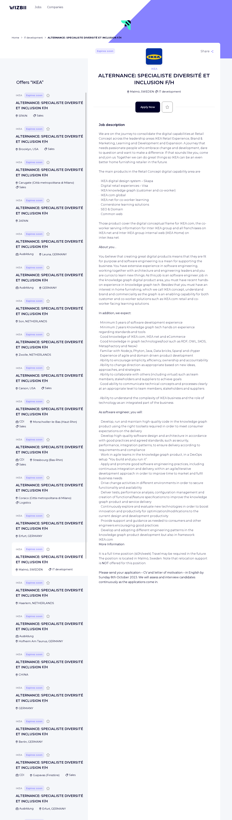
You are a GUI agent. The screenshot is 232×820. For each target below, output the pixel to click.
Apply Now (147, 107)
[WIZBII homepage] (17, 7)
